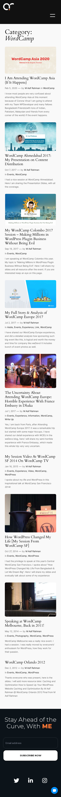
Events (10, 174)
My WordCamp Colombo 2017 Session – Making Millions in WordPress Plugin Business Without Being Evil (29, 236)
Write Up (9, 419)
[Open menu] (52, 15)
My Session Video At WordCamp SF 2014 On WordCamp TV (30, 458)
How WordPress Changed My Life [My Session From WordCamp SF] (28, 541)
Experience (28, 327)
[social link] (16, 780)
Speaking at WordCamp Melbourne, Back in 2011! (24, 623)
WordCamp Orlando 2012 (25, 662)
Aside (10, 327)
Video (31, 471)
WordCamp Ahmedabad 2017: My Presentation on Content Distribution (28, 159)
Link (37, 327)
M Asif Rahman (32, 88)
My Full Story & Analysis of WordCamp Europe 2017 (26, 315)
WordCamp (49, 88)
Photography (22, 635)
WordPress (10, 474)
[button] (54, 790)
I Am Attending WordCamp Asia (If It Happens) (30, 80)
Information (34, 415)
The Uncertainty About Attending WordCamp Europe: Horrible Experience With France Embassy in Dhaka (30, 399)
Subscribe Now (30, 755)
